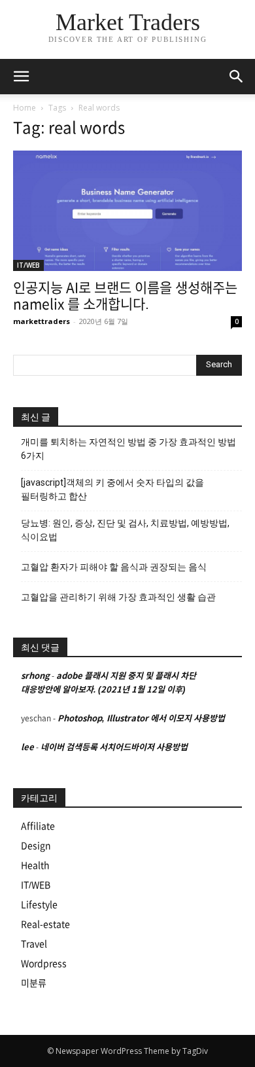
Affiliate (38, 826)
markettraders (41, 321)
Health (35, 865)
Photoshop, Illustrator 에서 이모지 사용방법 (141, 718)
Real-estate (45, 924)
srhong (35, 676)
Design (36, 845)
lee (27, 747)
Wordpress (44, 963)
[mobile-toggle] (21, 76)
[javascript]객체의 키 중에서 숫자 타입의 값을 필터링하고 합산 (112, 489)
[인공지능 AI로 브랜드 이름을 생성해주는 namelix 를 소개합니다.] (127, 211)
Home (24, 107)
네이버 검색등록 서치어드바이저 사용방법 (114, 747)
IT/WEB (28, 265)
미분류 (33, 983)
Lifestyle (39, 904)
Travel (34, 944)
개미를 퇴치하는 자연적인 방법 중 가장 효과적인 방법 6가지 (128, 449)
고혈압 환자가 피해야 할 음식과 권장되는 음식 (114, 567)
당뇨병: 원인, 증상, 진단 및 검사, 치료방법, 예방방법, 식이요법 (125, 530)
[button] (236, 76)
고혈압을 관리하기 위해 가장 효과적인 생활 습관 (118, 597)
